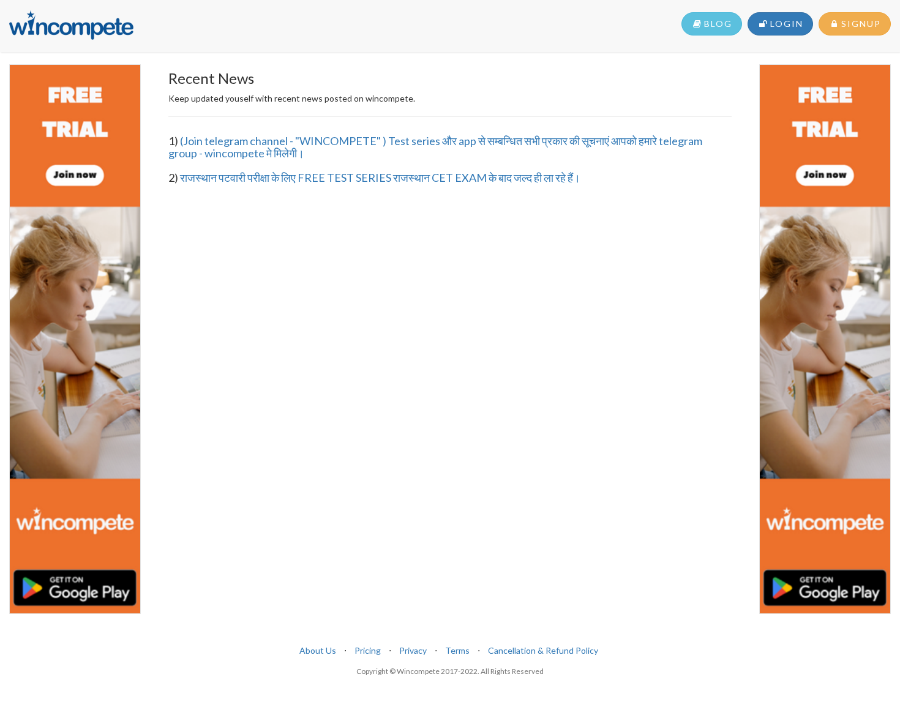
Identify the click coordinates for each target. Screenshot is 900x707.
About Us (317, 650)
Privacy (413, 650)
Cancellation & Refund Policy (543, 650)
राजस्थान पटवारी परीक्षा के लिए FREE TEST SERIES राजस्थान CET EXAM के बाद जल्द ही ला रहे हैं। (380, 177)
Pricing (367, 650)
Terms (457, 650)
